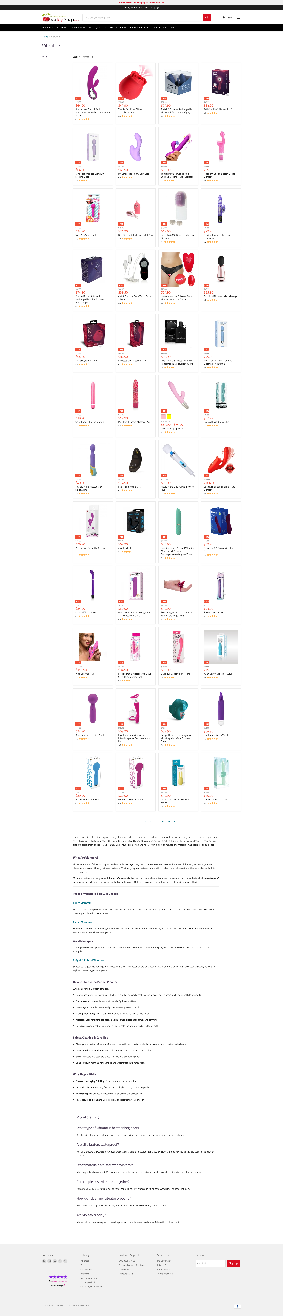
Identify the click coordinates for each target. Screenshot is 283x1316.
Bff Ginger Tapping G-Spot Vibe (133, 173)
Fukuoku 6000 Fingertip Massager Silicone (178, 236)
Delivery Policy (164, 1260)
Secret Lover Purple (213, 612)
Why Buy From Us (127, 1260)
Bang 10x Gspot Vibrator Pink (175, 673)
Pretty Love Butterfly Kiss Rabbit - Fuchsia (92, 549)
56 (162, 821)
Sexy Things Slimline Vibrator (90, 422)
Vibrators (47, 27)
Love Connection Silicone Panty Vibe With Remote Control (176, 297)
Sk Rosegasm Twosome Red (132, 360)
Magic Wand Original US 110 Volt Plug (177, 488)
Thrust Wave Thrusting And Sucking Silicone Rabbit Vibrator (177, 175)
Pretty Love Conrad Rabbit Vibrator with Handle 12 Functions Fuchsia (92, 112)
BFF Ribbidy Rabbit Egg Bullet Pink (135, 235)
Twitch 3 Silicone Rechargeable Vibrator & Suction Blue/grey (176, 110)
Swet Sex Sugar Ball (85, 235)
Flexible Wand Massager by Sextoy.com (88, 488)
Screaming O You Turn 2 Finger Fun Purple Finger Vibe (176, 614)
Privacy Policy (163, 1265)
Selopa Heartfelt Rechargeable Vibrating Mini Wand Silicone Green (176, 738)
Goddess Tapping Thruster (174, 428)
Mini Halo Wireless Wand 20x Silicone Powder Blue (218, 362)
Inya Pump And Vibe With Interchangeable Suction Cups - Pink (134, 738)
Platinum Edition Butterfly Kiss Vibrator (219, 175)
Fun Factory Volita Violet (216, 735)
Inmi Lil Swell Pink (84, 673)
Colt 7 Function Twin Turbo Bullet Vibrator (135, 297)
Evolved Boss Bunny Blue (216, 422)
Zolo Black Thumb (127, 548)
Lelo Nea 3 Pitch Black (129, 486)
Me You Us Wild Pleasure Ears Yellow (176, 801)
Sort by (76, 57)
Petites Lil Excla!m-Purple (131, 799)
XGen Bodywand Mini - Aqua (218, 673)
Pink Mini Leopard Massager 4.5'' (134, 422)
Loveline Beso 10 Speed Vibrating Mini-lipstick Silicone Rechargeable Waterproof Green (177, 551)
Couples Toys (76, 27)
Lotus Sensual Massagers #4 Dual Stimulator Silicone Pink (135, 675)
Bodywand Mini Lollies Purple (90, 735)
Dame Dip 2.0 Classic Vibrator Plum (218, 549)
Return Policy (163, 1269)
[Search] (207, 17)
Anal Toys (94, 27)
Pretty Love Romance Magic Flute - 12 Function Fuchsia (135, 614)
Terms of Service (165, 1273)
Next (170, 821)
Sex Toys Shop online (80, 1305)
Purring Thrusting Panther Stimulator (217, 236)
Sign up (233, 1263)
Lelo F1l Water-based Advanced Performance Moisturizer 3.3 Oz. (177, 362)
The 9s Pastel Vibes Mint (216, 799)
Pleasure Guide (126, 1273)
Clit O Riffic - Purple (85, 612)
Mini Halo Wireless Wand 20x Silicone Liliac (90, 175)
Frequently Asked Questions (132, 1265)
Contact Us (124, 1269)
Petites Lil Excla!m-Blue (87, 799)
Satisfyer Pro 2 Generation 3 (218, 109)
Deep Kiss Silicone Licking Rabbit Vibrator (220, 488)
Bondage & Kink (138, 27)
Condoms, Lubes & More (164, 27)
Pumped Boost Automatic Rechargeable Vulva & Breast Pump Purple (90, 299)
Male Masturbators (114, 27)
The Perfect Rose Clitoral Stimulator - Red (130, 110)
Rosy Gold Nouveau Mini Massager (221, 296)
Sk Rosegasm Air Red (86, 360)
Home (45, 36)
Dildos (60, 27)
